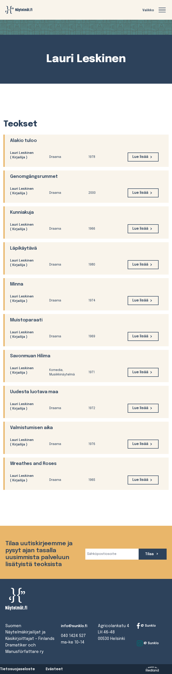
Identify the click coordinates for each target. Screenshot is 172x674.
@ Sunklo (148, 625)
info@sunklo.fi (74, 626)
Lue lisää (140, 157)
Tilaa (150, 554)
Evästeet (54, 669)
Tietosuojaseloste (17, 669)
